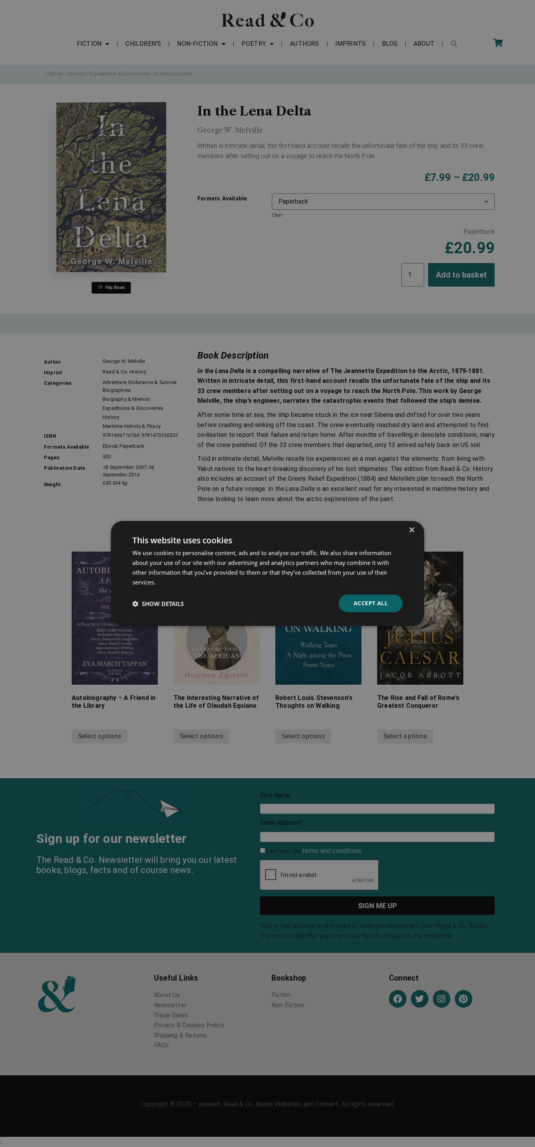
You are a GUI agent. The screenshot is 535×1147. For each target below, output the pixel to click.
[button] (158, 603)
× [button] (411, 530)
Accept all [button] (371, 603)
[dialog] (267, 573)
